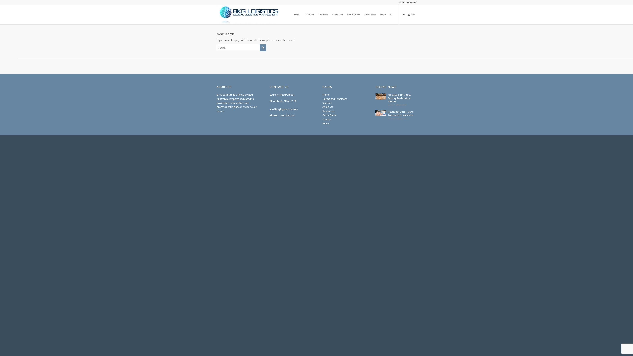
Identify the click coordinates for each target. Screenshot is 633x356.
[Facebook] (403, 14)
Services (327, 102)
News (325, 123)
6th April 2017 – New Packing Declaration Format (399, 98)
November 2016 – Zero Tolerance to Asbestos (400, 113)
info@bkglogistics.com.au (284, 109)
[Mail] (413, 14)
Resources (328, 111)
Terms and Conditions (334, 98)
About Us (327, 106)
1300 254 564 (410, 2)
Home (326, 94)
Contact (326, 119)
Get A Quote (329, 115)
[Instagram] (408, 14)
